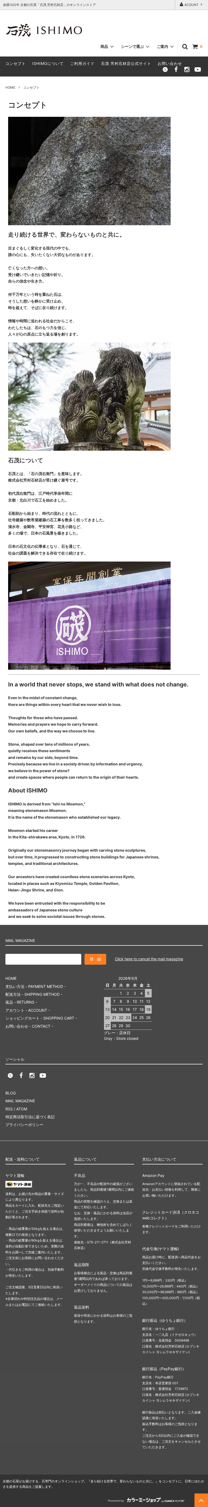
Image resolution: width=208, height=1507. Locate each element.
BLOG (10, 1093)
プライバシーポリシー (24, 1124)
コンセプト (15, 63)
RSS (9, 1109)
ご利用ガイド (82, 63)
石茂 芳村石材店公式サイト (126, 63)
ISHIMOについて (48, 63)
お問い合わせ (170, 63)
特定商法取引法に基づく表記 (30, 1116)
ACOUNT (191, 5)
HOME (10, 87)
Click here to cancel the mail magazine (149, 959)
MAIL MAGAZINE (20, 1100)
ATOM (21, 1109)
